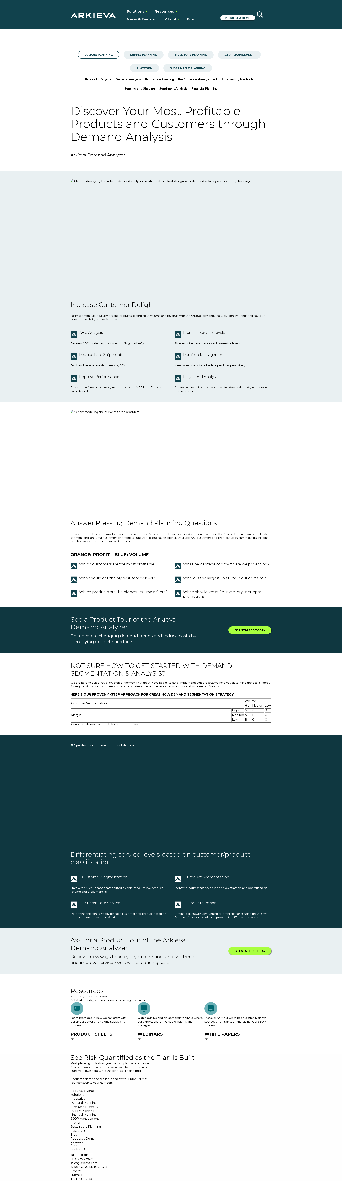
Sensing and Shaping (139, 88)
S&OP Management (239, 54)
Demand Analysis (128, 79)
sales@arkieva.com (84, 1163)
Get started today (250, 630)
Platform (144, 68)
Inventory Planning (190, 54)
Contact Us (78, 1149)
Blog (191, 19)
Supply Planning (143, 54)
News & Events (141, 19)
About (171, 19)
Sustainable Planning (187, 68)
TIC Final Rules (81, 1178)
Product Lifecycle (98, 79)
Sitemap (76, 1175)
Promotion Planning (159, 79)
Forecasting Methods (237, 79)
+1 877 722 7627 (82, 1159)
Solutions (135, 11)
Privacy (76, 1171)
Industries (78, 1098)
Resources (164, 11)
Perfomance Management (197, 79)
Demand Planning (98, 54)
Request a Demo (238, 18)
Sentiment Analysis (173, 88)
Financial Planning (205, 88)
